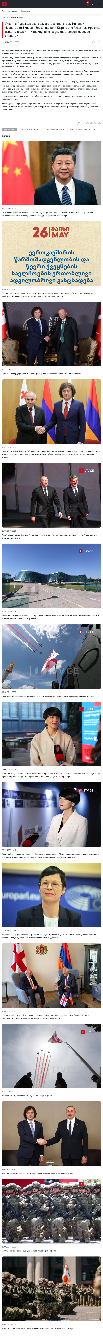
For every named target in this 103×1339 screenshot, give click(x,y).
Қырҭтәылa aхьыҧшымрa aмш (31, 129)
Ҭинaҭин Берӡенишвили (55, 129)
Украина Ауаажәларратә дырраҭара (82, 129)
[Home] (4, 4)
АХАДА (5, 18)
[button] (10, 11)
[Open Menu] (99, 4)
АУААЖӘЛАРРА (9, 129)
